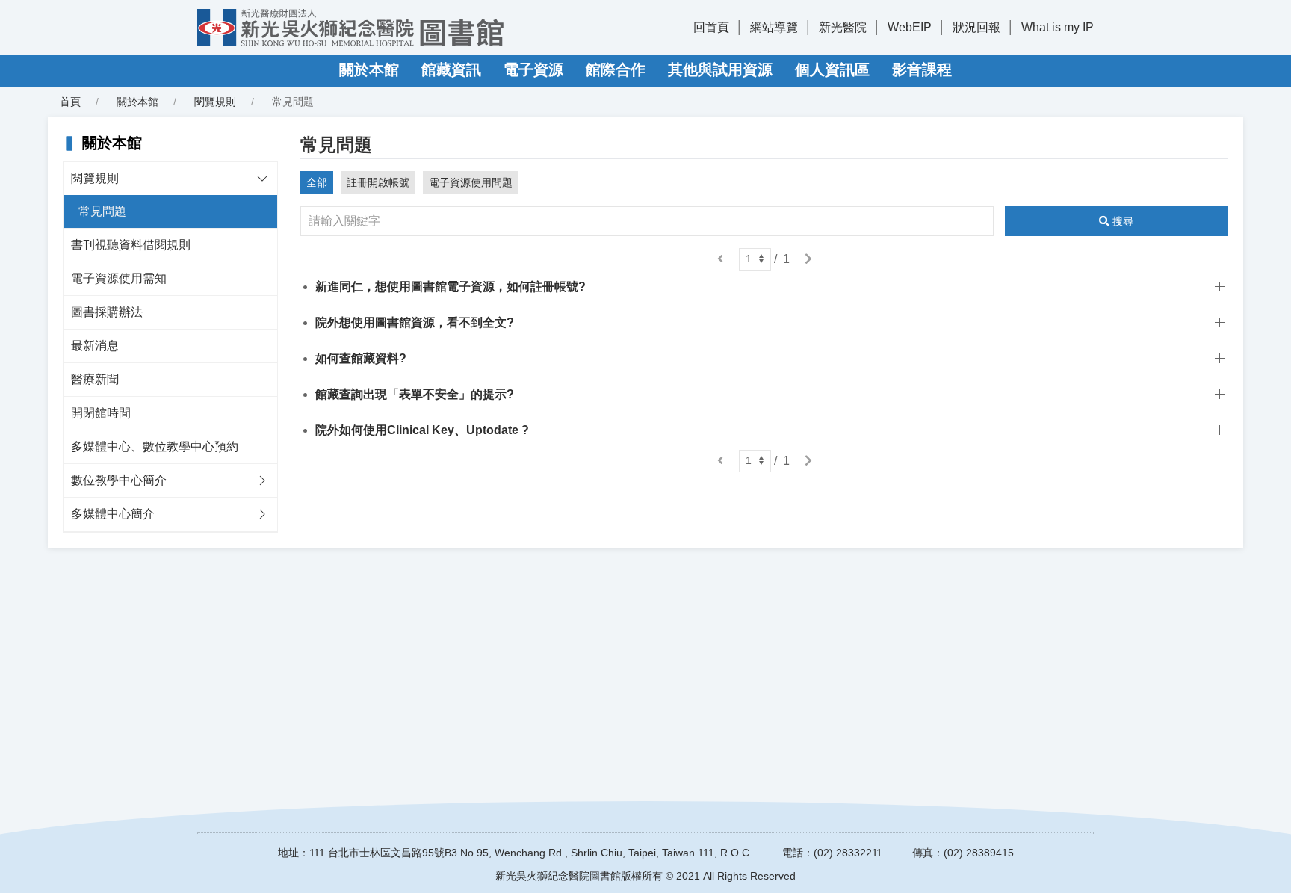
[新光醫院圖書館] (350, 27)
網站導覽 (774, 27)
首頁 (70, 102)
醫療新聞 (95, 379)
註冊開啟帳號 (378, 182)
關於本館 (369, 69)
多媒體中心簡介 (113, 513)
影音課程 (922, 69)
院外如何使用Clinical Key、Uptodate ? (422, 430)
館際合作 (616, 69)
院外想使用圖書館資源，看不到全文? (414, 322)
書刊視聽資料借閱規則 (131, 244)
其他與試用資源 (720, 69)
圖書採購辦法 (107, 312)
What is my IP (1057, 27)
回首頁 (711, 27)
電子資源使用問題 (471, 182)
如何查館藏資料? (360, 358)
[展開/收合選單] (262, 178)
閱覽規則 (215, 102)
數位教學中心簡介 (119, 480)
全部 (316, 182)
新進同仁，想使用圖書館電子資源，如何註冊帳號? (450, 286)
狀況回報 (976, 27)
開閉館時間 (101, 413)
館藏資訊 (451, 69)
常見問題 (102, 211)
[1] (755, 259)
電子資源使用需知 (119, 278)
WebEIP (910, 27)
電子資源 (533, 69)
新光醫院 (843, 27)
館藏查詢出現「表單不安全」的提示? (414, 394)
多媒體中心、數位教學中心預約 (154, 446)
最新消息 (95, 345)
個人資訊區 (832, 69)
